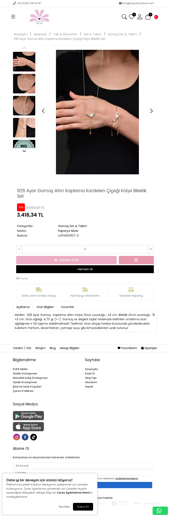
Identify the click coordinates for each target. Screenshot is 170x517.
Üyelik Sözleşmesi (25, 382)
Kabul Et (83, 506)
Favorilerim (129, 348)
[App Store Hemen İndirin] (46, 426)
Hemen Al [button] (85, 269)
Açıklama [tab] (23, 307)
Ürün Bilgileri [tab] (45, 307)
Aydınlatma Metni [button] (126, 478)
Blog (53, 348)
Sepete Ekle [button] (69, 260)
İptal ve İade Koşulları (27, 387)
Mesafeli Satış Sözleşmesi (30, 378)
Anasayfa (20, 34)
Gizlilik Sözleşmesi (25, 373)
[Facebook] (25, 436)
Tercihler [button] (64, 506)
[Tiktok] (34, 436)
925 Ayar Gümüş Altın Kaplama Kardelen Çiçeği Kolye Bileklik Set (60, 38)
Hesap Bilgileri (69, 348)
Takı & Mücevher (65, 34)
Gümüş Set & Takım (122, 34)
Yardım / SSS (22, 348)
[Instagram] (17, 436)
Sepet (89, 387)
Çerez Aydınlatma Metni (73, 492)
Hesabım (91, 382)
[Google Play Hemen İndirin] (46, 415)
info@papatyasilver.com (138, 3)
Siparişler (150, 348)
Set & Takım (92, 34)
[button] (13, 17)
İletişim (40, 348)
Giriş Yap (91, 378)
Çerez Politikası (23, 391)
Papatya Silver (68, 231)
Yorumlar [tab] (67, 307)
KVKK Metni (20, 369)
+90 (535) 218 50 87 (28, 3)
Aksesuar (40, 34)
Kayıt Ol (90, 373)
